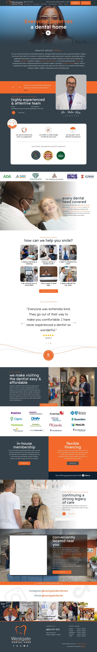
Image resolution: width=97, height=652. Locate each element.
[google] (17, 646)
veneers (77, 61)
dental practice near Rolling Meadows (70, 556)
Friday (70, 636)
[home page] (14, 3)
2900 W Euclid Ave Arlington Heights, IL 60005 (53, 633)
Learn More (21, 112)
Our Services (36, 4)
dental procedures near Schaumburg (79, 211)
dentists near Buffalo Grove (23, 106)
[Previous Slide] (13, 87)
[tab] (63, 115)
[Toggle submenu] (31, 4)
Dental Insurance (53, 4)
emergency (24, 61)
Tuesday (71, 630)
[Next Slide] (19, 87)
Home (25, 4)
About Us (29, 4)
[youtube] (24, 646)
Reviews (60, 4)
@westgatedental (52, 595)
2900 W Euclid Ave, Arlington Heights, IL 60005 (58, 2)
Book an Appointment (75, 3)
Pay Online (86, 2)
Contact (66, 4)
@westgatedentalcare (55, 590)
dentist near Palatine (61, 558)
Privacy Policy (83, 643)
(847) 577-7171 (28, 2)
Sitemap (77, 643)
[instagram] (20, 646)
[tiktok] (28, 646)
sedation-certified (68, 63)
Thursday (71, 634)
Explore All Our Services (48, 291)
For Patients (44, 4)
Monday (71, 628)
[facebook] (13, 646)
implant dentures (85, 205)
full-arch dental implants (48, 61)
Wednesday (72, 632)
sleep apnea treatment (76, 207)
